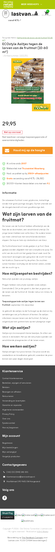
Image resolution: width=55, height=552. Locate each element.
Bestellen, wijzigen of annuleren (16, 383)
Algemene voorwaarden (13, 409)
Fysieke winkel (8, 423)
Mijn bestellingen (10, 447)
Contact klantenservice (12, 378)
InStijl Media (42, 531)
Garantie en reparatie (12, 405)
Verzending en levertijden (13, 400)
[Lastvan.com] (8, 4)
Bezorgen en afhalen (11, 392)
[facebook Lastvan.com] (4, 498)
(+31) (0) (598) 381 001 (17, 472)
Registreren (7, 443)
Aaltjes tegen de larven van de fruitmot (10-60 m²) (27, 39)
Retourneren (8, 396)
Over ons (6, 418)
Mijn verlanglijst (9, 452)
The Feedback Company (32, 537)
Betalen (5, 387)
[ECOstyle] (41, 107)
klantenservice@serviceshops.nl (21, 476)
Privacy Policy (8, 414)
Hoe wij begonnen (10, 427)
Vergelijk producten (11, 456)
